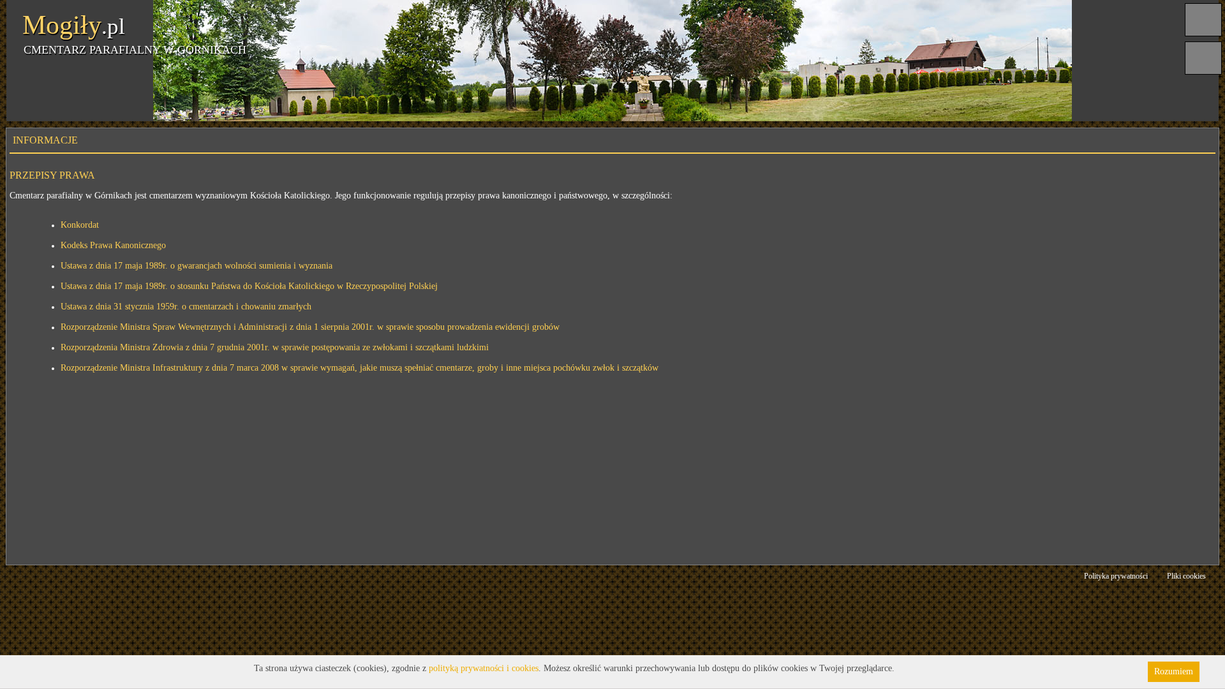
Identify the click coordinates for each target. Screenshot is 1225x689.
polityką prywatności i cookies (483, 668)
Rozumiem (1173, 671)
